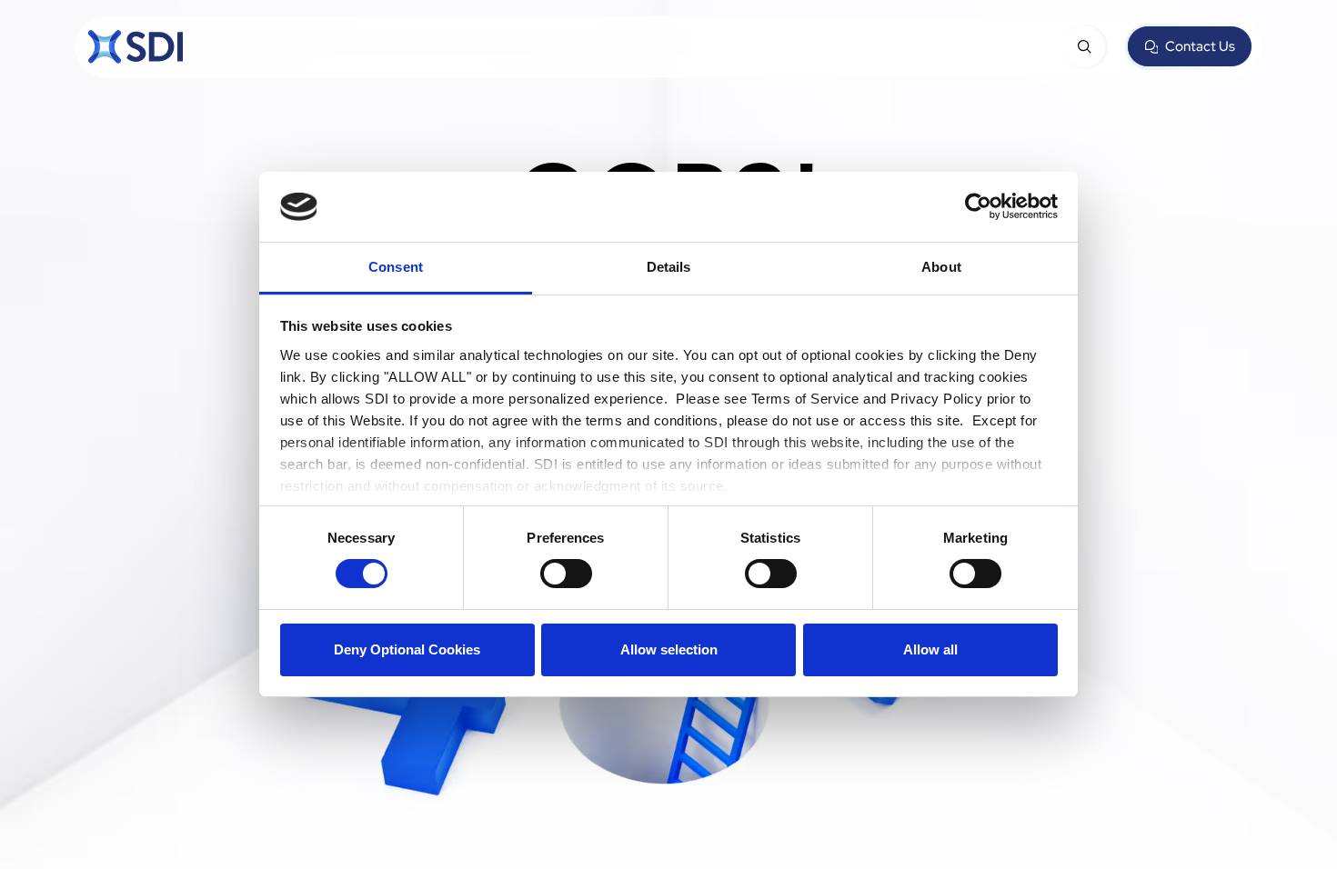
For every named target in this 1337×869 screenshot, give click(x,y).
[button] (1085, 46)
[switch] (566, 573)
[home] (135, 47)
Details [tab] (669, 267)
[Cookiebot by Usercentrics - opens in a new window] (978, 206)
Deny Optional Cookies (407, 649)
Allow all (930, 649)
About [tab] (941, 267)
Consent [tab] (395, 267)
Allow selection (669, 649)
